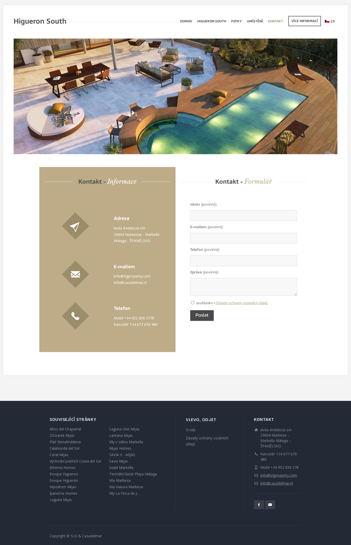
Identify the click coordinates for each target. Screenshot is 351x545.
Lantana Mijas (121, 435)
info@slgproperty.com (132, 276)
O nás (191, 429)
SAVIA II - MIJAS (122, 454)
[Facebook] (259, 504)
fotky (236, 21)
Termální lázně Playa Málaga (133, 474)
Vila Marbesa (120, 480)
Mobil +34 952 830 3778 (134, 318)
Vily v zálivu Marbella (126, 441)
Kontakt (275, 21)
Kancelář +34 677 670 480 (136, 324)
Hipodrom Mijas (63, 486)
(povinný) (203, 205)
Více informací (304, 21)
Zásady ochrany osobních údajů (241, 303)
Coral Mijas (59, 454)
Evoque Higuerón (64, 480)
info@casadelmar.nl (130, 282)
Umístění (255, 21)
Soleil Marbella (121, 467)
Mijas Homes (120, 448)
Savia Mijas (118, 461)
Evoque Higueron (64, 474)
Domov (186, 21)
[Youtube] (270, 504)
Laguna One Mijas (124, 429)
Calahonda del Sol (64, 448)
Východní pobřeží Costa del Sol (75, 461)
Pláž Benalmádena (65, 441)
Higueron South (211, 21)
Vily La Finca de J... (124, 493)
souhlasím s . (192, 304)
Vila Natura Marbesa (126, 486)
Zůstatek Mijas (62, 435)
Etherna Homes (63, 467)
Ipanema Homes (63, 493)
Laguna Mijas (61, 499)
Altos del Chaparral (65, 429)
